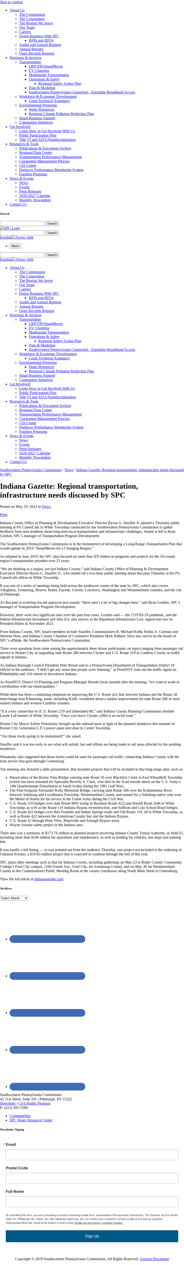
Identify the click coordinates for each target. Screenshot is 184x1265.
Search (52, 223)
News (23, 183)
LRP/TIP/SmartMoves (46, 66)
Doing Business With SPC (39, 36)
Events (24, 187)
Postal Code (17, 1168)
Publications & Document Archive (45, 148)
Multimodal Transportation (49, 75)
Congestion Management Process (44, 161)
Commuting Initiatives (36, 122)
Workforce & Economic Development (48, 96)
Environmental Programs (38, 105)
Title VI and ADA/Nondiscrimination (47, 140)
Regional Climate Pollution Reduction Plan (61, 114)
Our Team (26, 27)
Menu (15, 246)
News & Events (22, 178)
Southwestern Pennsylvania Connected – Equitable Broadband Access (82, 92)
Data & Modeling (42, 88)
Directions (8, 1103)
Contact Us (18, 204)
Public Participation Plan (37, 135)
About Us (17, 10)
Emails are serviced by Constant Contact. (99, 1222)
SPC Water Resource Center (31, 1120)
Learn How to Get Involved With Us (47, 131)
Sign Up (92, 1236)
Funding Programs (33, 174)
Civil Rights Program (34, 1103)
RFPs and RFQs (41, 40)
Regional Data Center (35, 153)
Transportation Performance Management (50, 157)
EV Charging (39, 71)
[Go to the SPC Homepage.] (10, 228)
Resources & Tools (24, 144)
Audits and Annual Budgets (40, 45)
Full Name (15, 1191)
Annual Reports (31, 49)
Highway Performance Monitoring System (51, 170)
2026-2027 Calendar (34, 196)
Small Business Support (37, 118)
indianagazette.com (48, 879)
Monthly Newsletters (35, 200)
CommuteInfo (20, 1116)
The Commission (32, 14)
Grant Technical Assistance (49, 101)
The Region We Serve (36, 23)
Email (11, 1144)
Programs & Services (25, 58)
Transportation (30, 62)
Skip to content (11, 2)
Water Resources (41, 109)
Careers (25, 32)
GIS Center (27, 165)
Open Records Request (36, 53)
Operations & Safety (44, 79)
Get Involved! (20, 127)
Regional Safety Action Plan (59, 83)
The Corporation (31, 19)
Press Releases (30, 191)
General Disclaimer (154, 1259)
